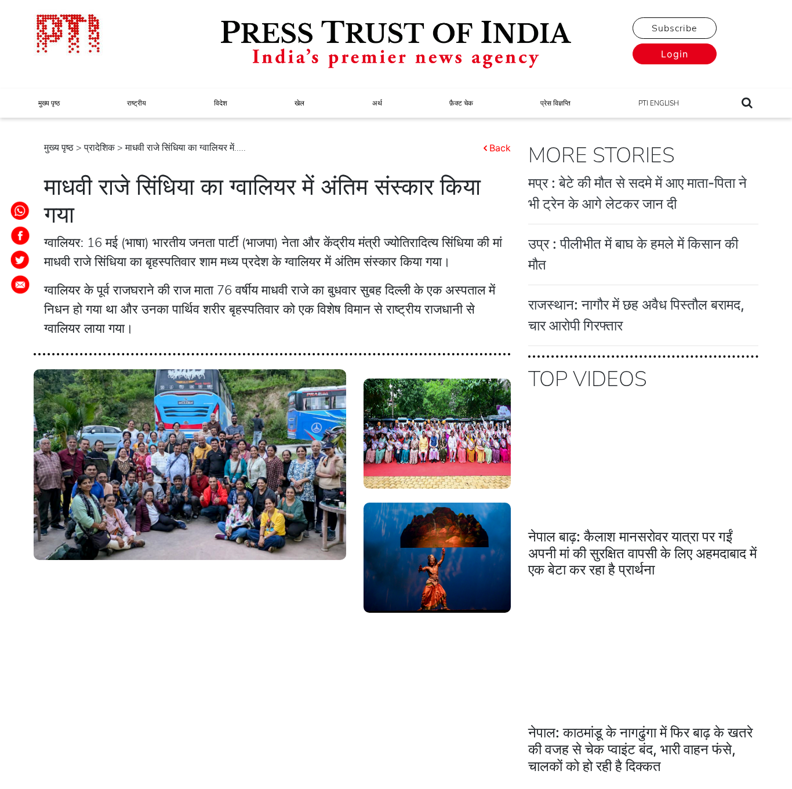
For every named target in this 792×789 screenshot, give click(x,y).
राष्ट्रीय (136, 103)
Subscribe (674, 28)
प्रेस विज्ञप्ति (555, 103)
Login (674, 54)
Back (500, 148)
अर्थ (377, 103)
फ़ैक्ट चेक (461, 103)
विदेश (220, 103)
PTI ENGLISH (658, 103)
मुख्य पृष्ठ (49, 103)
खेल (299, 103)
